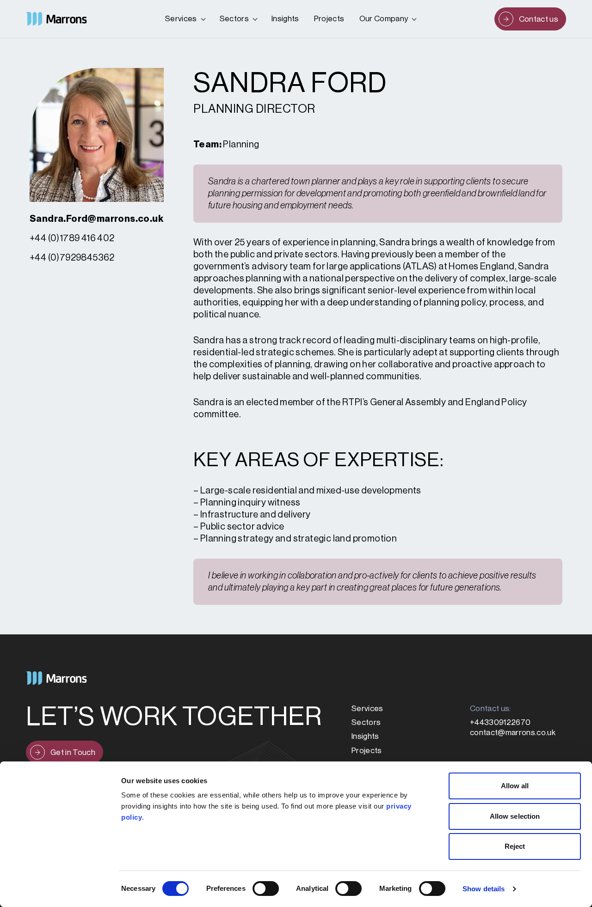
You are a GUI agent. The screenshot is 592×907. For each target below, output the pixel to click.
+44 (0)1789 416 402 (72, 238)
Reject (515, 846)
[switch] (266, 888)
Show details (483, 889)
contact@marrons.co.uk (512, 733)
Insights (285, 19)
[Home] (56, 19)
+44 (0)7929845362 (72, 257)
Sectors (234, 19)
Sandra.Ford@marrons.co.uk (97, 219)
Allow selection (515, 816)
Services (181, 19)
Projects (329, 19)
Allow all (515, 786)
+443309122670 (500, 722)
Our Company (383, 19)
